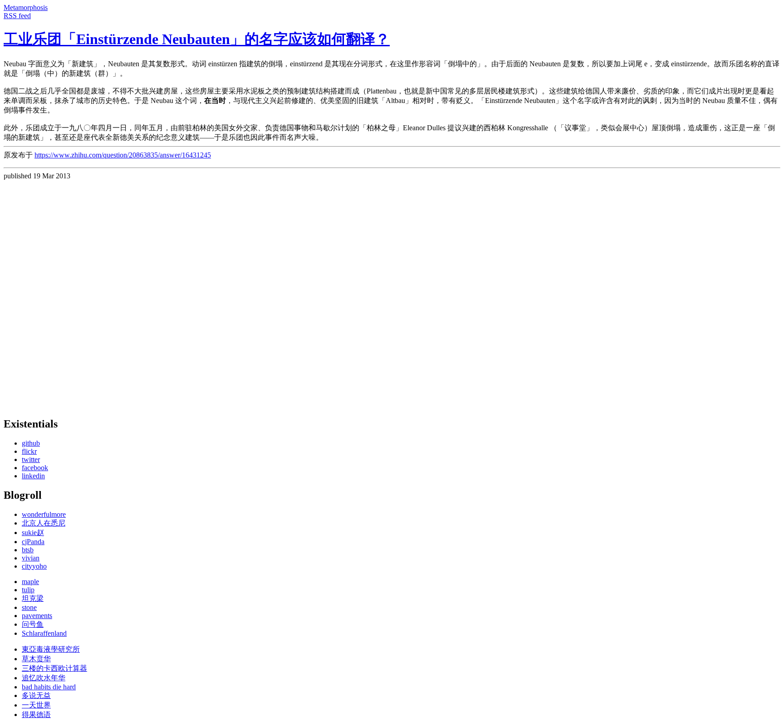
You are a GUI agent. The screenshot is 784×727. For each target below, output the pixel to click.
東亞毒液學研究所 (51, 649)
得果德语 (36, 714)
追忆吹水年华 (43, 678)
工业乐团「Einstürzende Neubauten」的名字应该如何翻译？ (197, 39)
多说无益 (36, 695)
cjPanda (33, 541)
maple (30, 581)
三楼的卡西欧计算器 (54, 668)
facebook (35, 468)
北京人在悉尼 (43, 523)
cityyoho (34, 566)
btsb (28, 550)
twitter (31, 459)
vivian (30, 558)
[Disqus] (392, 293)
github (31, 443)
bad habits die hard (49, 687)
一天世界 (36, 705)
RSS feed (17, 16)
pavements (37, 615)
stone (29, 607)
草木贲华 (36, 659)
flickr (29, 451)
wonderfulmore (44, 514)
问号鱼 (33, 624)
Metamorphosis (26, 7)
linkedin (33, 476)
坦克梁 (33, 598)
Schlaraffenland (44, 633)
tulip (28, 590)
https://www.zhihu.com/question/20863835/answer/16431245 (122, 155)
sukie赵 (33, 532)
